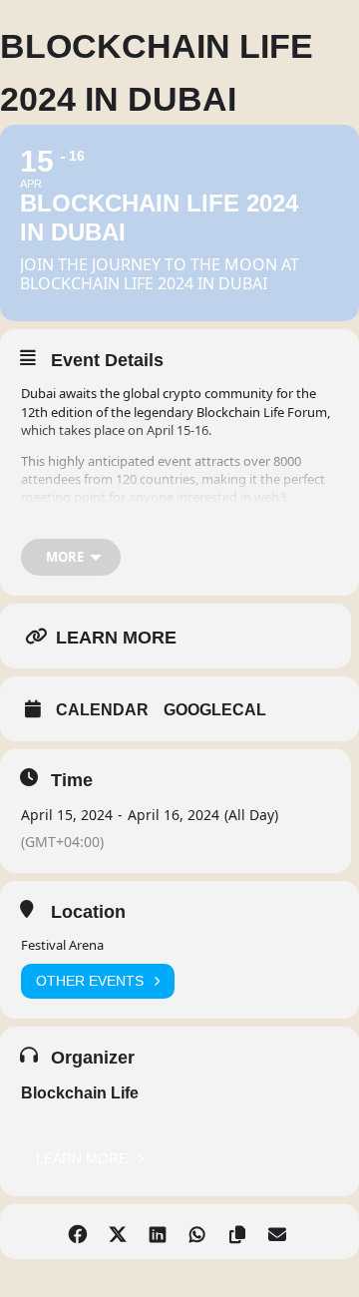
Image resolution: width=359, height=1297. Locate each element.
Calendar (102, 709)
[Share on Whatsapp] (197, 1231)
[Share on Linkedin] (157, 1231)
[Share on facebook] (77, 1231)
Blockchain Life (80, 1092)
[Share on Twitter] (117, 1231)
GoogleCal (215, 709)
